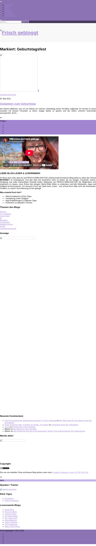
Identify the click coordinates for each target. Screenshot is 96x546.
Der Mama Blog (11, 516)
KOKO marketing (12, 501)
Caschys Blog (10, 514)
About (7, 7)
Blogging (3, 220)
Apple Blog (9, 510)
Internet (3, 212)
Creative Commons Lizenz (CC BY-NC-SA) (70, 472)
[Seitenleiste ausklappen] (1, 117)
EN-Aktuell (9, 499)
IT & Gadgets (5, 214)
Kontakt (8, 11)
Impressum (9, 13)
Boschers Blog (11, 512)
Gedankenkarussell (8, 95)
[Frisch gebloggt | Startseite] (48, 35)
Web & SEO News (12, 527)
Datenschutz (10, 16)
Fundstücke (5, 222)
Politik (2, 227)
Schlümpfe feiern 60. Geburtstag (64, 425)
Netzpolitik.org (11, 520)
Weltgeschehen (6, 224)
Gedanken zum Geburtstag (18, 103)
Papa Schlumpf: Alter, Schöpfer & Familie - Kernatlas (26, 425)
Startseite (9, 5)
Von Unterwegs (11, 524)
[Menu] (1, 1)
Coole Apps (5, 216)
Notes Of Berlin (11, 522)
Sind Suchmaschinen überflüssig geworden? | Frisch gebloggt (30, 421)
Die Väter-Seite (11, 518)
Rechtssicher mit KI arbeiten (23, 427)
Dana (7, 427)
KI (1, 218)
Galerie (8, 9)
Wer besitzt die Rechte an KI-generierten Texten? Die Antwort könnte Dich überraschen (49, 431)
